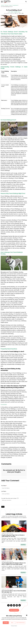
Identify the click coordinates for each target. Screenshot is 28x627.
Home (2, 5)
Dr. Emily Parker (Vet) (14, 12)
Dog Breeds (15, 5)
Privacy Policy (14, 625)
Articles (6, 5)
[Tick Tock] (19, 605)
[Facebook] (8, 605)
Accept (5, 622)
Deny (12, 622)
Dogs (10, 5)
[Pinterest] (17, 605)
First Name (4, 485)
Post (3, 506)
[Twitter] (14, 605)
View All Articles (13, 610)
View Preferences (20, 622)
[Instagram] (11, 605)
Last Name (3, 491)
